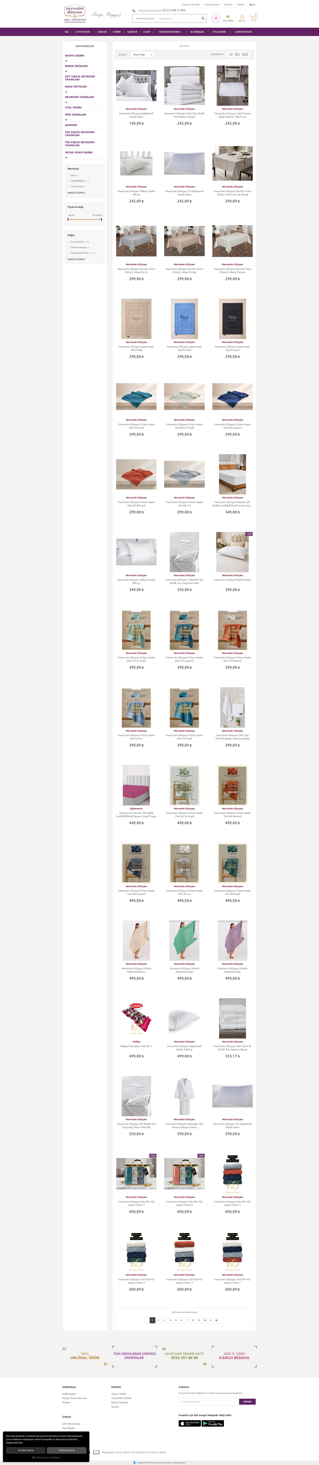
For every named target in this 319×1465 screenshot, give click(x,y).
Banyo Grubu (74, 55)
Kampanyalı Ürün (82, 252)
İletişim (228, 4)
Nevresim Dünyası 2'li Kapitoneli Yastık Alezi (184, 193)
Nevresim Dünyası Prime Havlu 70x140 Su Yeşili (184, 814)
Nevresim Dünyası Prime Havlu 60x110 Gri (136, 737)
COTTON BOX (82, 32)
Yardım (241, 4)
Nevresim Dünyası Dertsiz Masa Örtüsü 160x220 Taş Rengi (232, 193)
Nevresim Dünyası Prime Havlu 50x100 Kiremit (136, 504)
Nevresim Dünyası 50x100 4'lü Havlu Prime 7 (136, 1203)
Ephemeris (136, 808)
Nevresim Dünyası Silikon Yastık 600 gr (136, 193)
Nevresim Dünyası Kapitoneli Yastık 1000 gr (184, 1048)
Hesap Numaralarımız (74, 1398)
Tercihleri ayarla (26, 1450)
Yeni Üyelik (68, 1428)
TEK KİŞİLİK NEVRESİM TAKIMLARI (79, 134)
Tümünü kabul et (66, 1450)
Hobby (136, 1041)
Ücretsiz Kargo (79, 247)
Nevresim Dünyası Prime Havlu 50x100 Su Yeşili (184, 426)
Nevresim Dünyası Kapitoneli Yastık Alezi (136, 115)
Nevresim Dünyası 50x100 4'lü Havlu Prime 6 (184, 1203)
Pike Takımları (75, 114)
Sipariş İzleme (212, 4)
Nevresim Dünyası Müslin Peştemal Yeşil (184, 970)
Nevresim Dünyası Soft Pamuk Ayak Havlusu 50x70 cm (232, 115)
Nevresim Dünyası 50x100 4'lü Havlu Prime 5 (232, 1203)
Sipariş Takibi (118, 1393)
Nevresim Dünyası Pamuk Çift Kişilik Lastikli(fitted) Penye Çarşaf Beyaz (233, 504)
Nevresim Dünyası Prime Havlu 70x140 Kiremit (232, 814)
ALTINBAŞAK (197, 32)
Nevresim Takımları (79, 96)
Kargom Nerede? (191, 4)
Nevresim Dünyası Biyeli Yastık (232, 579)
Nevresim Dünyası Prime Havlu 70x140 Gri (184, 892)
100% (84, 1356)
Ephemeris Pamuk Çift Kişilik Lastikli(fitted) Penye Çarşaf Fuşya (136, 814)
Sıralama (122, 54)
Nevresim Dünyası (136, 108)
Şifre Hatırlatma (71, 1423)
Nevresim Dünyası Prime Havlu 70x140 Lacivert (136, 892)
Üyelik (66, 1417)
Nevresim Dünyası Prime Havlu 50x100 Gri (184, 504)
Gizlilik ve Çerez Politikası (47, 1457)
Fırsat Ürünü (79, 242)
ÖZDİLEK (102, 32)
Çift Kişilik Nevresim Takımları (80, 78)
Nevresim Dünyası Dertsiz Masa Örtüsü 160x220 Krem (232, 270)
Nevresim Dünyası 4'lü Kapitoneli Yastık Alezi (232, 1125)
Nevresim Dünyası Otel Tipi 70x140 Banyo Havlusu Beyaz (232, 737)
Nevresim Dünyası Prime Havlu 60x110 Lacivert (184, 659)
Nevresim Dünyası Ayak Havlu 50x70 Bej (136, 348)
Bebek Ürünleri (76, 65)
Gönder (247, 1402)
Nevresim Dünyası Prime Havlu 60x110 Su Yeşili (136, 659)
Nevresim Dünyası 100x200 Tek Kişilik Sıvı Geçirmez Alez (184, 581)
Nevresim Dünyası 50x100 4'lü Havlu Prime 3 (184, 1281)
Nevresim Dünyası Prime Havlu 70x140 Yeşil (232, 892)
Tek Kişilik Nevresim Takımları (79, 144)
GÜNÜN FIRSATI (243, 32)
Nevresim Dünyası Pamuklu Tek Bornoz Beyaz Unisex (184, 1125)
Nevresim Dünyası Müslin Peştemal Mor (232, 970)
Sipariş (116, 1387)
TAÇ (67, 32)
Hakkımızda (69, 1393)
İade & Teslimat (119, 1402)
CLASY (146, 32)
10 (205, 1320)
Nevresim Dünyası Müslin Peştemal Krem (136, 970)
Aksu (74, 175)
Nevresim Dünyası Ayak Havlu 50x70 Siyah (232, 348)
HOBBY (117, 32)
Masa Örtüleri (76, 86)
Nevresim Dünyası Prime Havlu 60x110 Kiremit (232, 659)
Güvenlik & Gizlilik (121, 1398)
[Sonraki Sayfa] (211, 1320)
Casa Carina (78, 186)
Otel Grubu (219, 32)
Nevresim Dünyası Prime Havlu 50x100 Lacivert (232, 426)
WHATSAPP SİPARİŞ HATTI (184, 1356)
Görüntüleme (217, 54)
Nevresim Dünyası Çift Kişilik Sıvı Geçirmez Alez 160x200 (136, 1125)
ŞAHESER (132, 32)
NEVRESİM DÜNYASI (169, 32)
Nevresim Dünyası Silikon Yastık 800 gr (136, 581)
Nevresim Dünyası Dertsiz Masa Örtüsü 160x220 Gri (136, 270)
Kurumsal (69, 1387)
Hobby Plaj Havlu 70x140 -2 (136, 1046)
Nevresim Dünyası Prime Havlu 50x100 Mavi (136, 426)
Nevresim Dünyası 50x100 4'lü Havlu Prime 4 (136, 1281)
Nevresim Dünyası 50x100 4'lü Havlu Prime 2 (232, 1281)
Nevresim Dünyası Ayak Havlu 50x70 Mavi (184, 348)
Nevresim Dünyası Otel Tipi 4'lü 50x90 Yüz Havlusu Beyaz (232, 1048)
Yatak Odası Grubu (79, 152)
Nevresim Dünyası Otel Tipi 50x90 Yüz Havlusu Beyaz (184, 115)
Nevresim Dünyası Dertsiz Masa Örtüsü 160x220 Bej (184, 270)
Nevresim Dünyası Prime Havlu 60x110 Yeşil (184, 737)
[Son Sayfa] (216, 1320)
